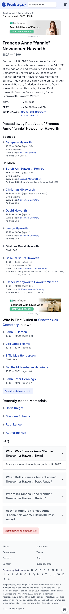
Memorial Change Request (19, 530)
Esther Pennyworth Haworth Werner (32, 282)
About (6, 546)
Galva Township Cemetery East (32, 268)
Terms (39, 552)
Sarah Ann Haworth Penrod (25, 168)
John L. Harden (16, 332)
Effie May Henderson (21, 355)
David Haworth (16, 210)
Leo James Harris (18, 343)
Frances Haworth (26, 13)
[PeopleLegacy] (14, 4)
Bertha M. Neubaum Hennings (27, 367)
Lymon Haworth (17, 228)
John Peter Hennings (21, 379)
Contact (7, 563)
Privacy (7, 558)
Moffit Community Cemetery (31, 289)
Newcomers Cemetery (28, 200)
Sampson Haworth (19, 142)
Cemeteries (9, 552)
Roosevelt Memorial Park (30, 179)
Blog (38, 558)
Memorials (42, 546)
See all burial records (16, 391)
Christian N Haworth (20, 189)
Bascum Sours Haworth (22, 258)
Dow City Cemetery (27, 152)
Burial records (9, 13)
